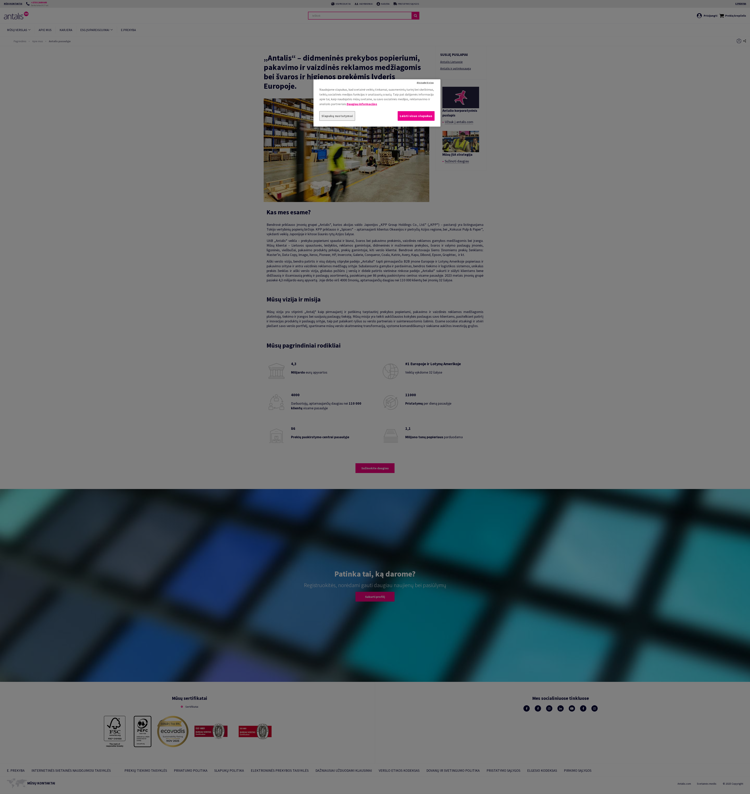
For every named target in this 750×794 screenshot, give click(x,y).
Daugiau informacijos (362, 104)
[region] (376, 102)
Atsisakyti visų (425, 82)
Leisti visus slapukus (416, 116)
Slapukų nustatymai (337, 116)
